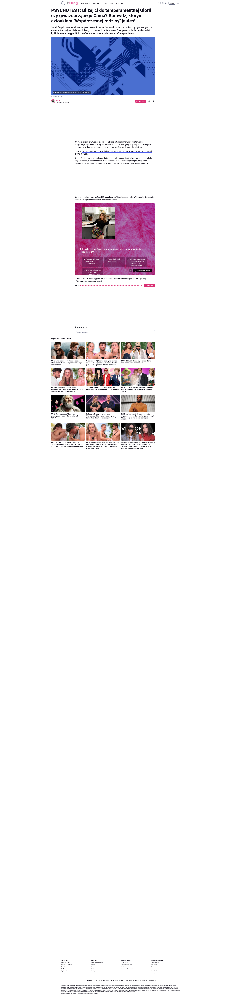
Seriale (92, 969)
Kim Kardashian (155, 962)
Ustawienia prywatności (148, 980)
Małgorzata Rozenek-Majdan (128, 969)
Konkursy (96, 3)
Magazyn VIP (64, 973)
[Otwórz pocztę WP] (159, 3)
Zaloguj (172, 3)
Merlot (58, 100)
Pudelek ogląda (65, 967)
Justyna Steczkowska (126, 964)
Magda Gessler (124, 967)
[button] (164, 3)
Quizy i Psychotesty (117, 3)
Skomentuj (141, 101)
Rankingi (93, 971)
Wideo (105, 3)
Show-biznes (94, 973)
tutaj (96, 993)
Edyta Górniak (124, 962)
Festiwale (93, 967)
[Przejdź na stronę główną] (63, 4)
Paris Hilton (154, 964)
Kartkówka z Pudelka (66, 964)
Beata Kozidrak (125, 971)
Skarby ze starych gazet (97, 962)
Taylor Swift (154, 971)
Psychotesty (64, 971)
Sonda (62, 969)
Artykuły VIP (85, 3)
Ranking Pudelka (65, 962)
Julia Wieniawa (125, 973)
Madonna (153, 967)
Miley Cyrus (154, 973)
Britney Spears (154, 969)
